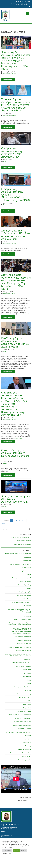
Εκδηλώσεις (27, 616)
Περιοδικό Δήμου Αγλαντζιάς (22, 721)
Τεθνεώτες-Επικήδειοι (24, 749)
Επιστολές (27, 659)
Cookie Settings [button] (7, 850)
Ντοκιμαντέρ (27, 704)
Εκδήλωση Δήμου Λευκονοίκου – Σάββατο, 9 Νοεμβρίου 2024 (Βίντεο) (15, 342)
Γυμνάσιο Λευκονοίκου (24, 595)
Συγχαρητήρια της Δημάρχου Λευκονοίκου (18, 732)
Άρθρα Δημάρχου (25, 581)
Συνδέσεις (27, 5)
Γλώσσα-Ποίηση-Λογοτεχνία (22, 592)
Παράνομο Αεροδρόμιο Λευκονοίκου (20, 715)
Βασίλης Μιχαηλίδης (24, 585)
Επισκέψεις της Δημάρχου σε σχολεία (19, 647)
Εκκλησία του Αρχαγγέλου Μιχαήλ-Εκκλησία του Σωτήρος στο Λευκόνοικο (19, 623)
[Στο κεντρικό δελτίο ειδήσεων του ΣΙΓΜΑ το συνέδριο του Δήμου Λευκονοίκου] (16, 221)
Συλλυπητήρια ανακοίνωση (22, 544)
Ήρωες (29, 680)
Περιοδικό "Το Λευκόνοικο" (23, 718)
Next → (4, 523)
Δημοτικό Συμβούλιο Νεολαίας (21, 602)
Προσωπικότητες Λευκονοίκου (22, 725)
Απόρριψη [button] (23, 850)
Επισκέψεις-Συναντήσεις (23, 650)
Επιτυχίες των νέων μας (23, 666)
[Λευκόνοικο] (16, 16)
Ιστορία (28, 683)
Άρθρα (29, 574)
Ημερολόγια (27, 676)
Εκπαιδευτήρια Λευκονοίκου (22, 636)
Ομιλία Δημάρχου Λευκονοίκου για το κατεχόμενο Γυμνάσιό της (15, 454)
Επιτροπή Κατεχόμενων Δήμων (21, 662)
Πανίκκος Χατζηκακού (24, 711)
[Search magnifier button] (29, 529)
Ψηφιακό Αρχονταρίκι (24, 760)
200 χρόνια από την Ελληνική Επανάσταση (18, 553)
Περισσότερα (7, 79)
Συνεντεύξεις (27, 742)
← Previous (5, 521)
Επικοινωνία (19, 5)
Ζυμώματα (27, 673)
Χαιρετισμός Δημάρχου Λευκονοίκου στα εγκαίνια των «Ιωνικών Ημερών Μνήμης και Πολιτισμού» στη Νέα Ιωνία (16, 60)
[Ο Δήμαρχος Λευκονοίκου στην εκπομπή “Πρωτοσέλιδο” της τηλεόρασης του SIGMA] (16, 179)
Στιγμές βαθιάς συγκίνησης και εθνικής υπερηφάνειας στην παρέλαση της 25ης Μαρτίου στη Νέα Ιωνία (16, 281)
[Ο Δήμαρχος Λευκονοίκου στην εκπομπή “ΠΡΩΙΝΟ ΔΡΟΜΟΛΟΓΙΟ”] (16, 138)
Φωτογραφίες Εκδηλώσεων (17, 3)
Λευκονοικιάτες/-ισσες (24, 694)
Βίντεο (28, 3)
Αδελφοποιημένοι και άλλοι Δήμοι (20, 564)
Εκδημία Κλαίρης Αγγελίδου (22, 619)
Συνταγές (28, 746)
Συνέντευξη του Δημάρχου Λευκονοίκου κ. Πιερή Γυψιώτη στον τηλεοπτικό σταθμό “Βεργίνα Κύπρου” (16, 104)
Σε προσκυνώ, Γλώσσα (24, 728)
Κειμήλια (28, 690)
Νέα (29, 701)
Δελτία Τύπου (26, 1)
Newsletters (27, 557)
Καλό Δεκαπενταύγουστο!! (23, 540)
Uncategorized (27, 560)
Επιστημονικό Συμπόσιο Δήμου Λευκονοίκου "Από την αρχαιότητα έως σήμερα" (18, 655)
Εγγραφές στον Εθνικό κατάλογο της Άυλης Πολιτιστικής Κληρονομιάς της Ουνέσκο (19, 610)
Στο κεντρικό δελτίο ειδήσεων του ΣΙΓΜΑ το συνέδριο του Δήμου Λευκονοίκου (15, 235)
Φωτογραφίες (26, 756)
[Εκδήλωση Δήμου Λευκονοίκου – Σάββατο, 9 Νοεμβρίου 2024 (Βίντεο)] (16, 328)
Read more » (26, 314)
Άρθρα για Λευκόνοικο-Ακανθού (21, 578)
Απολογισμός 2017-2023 (24, 571)
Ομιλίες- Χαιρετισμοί (24, 708)
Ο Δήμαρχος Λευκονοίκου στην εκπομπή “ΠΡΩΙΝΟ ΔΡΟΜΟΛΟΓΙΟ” (12, 152)
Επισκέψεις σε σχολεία (23, 643)
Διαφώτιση (27, 605)
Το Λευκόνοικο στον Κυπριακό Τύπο (20, 753)
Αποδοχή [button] (16, 850)
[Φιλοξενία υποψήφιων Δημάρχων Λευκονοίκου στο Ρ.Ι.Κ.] (16, 486)
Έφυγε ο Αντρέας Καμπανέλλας (21, 537)
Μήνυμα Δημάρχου (7, 835)
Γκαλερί (18, 1)
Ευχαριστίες (27, 669)
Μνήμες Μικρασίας (25, 697)
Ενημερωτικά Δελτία (24, 640)
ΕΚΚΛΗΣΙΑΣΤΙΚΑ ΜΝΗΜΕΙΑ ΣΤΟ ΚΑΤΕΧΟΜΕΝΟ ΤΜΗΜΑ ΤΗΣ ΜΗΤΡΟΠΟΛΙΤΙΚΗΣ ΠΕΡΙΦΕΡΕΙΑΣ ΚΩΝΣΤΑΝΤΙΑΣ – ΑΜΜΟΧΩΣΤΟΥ (21, 630)
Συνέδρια (28, 735)
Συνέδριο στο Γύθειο (25, 739)
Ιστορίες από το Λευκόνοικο (22, 687)
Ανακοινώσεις (7, 73)
